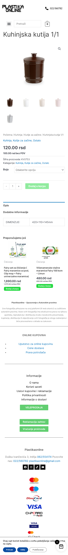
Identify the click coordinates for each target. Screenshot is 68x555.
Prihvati (9, 549)
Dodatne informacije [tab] (15, 212)
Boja (6, 169)
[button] (9, 23)
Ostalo (37, 140)
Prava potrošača (36, 352)
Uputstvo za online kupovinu (36, 343)
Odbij (22, 549)
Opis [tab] (6, 205)
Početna (7, 134)
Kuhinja (18, 134)
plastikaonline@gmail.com (44, 460)
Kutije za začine (32, 134)
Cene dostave (35, 348)
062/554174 (44, 456)
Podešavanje (38, 549)
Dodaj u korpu (37, 186)
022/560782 (20, 460)
